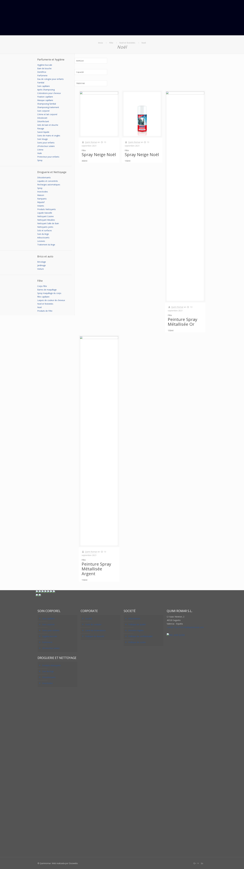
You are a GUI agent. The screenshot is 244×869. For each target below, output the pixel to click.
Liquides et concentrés (47, 181)
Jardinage (41, 265)
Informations (134, 618)
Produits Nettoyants (46, 209)
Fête (111, 42)
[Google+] (194, 863)
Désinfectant (43, 121)
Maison (40, 195)
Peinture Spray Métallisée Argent (96, 568)
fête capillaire (43, 296)
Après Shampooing (46, 89)
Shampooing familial (46, 103)
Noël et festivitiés (127, 42)
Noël (143, 42)
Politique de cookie (137, 642)
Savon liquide (43, 132)
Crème (40, 149)
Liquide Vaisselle (44, 212)
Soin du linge (43, 234)
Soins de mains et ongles (48, 135)
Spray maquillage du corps (49, 293)
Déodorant (42, 118)
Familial (40, 82)
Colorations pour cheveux (49, 93)
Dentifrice (41, 72)
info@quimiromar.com (193, 627)
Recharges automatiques (48, 184)
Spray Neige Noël (99, 154)
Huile (39, 153)
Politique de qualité (137, 624)
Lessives (41, 241)
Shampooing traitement (48, 107)
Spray (39, 160)
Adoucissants (43, 237)
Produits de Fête (44, 310)
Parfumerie (42, 75)
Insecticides (42, 191)
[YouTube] (198, 863)
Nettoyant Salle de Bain (48, 223)
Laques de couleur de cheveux (51, 300)
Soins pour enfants (46, 142)
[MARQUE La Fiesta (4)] (91, 62)
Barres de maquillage (47, 289)
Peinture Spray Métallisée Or (182, 321)
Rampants (42, 198)
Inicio (100, 42)
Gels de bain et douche (47, 125)
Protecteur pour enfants (48, 156)
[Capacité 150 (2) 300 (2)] (91, 73)
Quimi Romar (91, 142)
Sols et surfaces (44, 230)
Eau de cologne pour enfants (50, 79)
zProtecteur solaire (46, 146)
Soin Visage (42, 139)
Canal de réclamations (95, 630)
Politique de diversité (94, 636)
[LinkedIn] (202, 863)
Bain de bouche (44, 68)
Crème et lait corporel (47, 114)
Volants (40, 205)
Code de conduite (93, 624)
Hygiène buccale (44, 65)
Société (88, 618)
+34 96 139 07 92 (175, 627)
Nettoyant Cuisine (45, 216)
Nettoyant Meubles (46, 220)
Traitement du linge (46, 244)
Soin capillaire (43, 86)
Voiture (40, 269)
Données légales (136, 630)
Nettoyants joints (45, 227)
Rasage (40, 128)
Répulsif (40, 202)
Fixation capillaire (45, 96)
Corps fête (42, 286)
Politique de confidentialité (140, 636)
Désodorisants (44, 177)
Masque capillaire (45, 100)
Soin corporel (43, 110)
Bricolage (41, 261)
